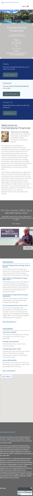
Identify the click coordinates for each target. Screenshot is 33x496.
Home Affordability (10, 360)
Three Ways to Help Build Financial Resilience (15, 295)
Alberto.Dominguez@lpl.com (16, 53)
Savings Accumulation (11, 341)
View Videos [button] (9, 75)
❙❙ (18, 20)
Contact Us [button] (9, 113)
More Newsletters (10, 322)
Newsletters (8, 262)
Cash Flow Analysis (9, 332)
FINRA (2, 441)
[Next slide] (31, 18)
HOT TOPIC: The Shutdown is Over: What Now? (15, 278)
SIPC (6, 441)
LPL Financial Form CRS (7, 432)
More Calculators (9, 371)
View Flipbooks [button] (10, 94)
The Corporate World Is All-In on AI (15, 305)
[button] (25, 6)
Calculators (8, 329)
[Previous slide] (2, 18)
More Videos (16, 223)
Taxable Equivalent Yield (12, 349)
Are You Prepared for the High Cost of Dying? (16, 266)
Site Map (3, 488)
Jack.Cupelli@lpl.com (16, 54)
